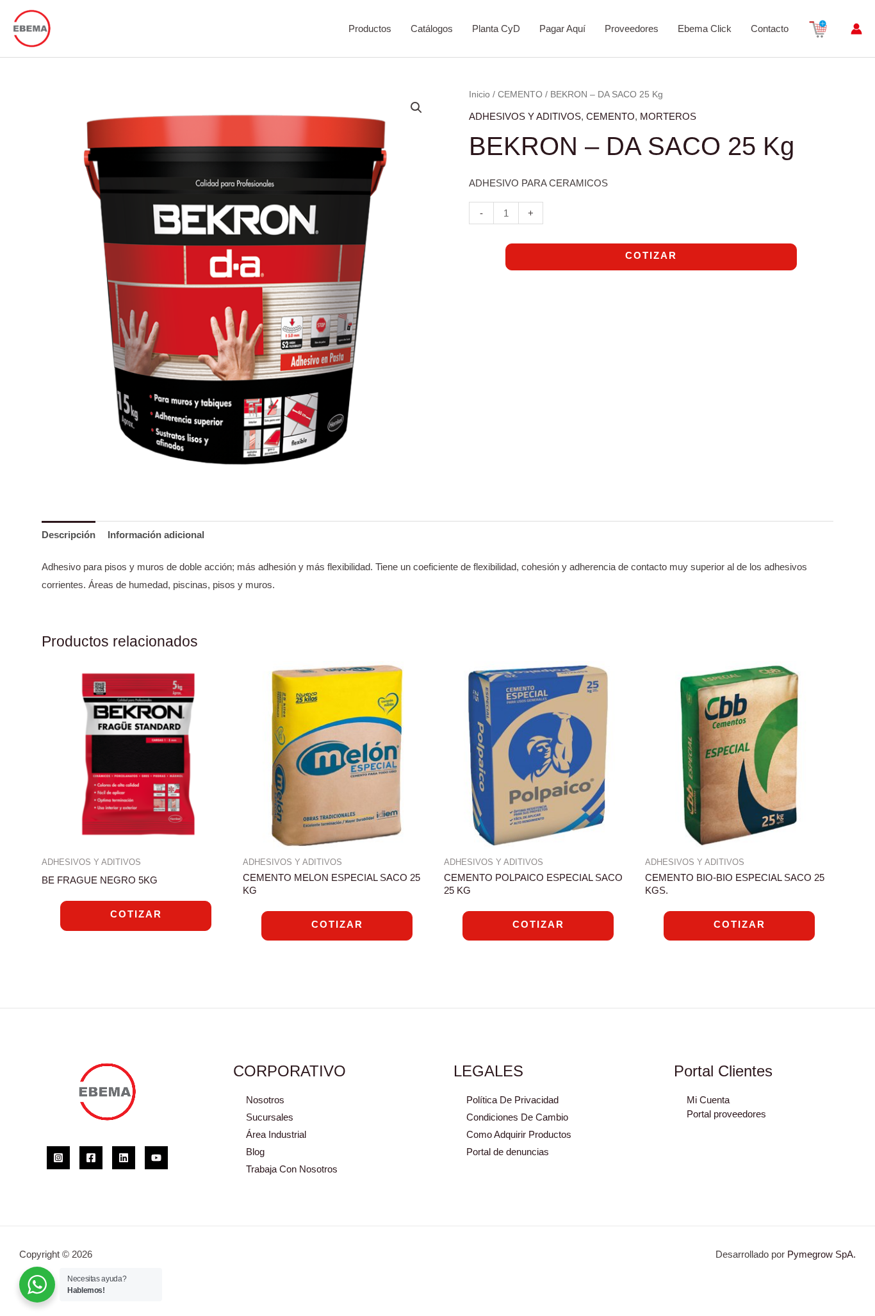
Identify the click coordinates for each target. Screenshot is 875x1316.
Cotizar (651, 255)
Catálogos (432, 28)
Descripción (68, 534)
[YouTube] (156, 1157)
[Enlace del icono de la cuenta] (856, 29)
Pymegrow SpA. (821, 1254)
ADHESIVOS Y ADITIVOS (525, 116)
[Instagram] (58, 1157)
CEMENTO (520, 94)
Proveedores (631, 28)
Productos (369, 28)
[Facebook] (90, 1157)
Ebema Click (705, 28)
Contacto (770, 28)
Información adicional (156, 534)
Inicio (479, 94)
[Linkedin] (123, 1157)
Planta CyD (496, 28)
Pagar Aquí (562, 28)
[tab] (68, 534)
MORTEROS (668, 116)
